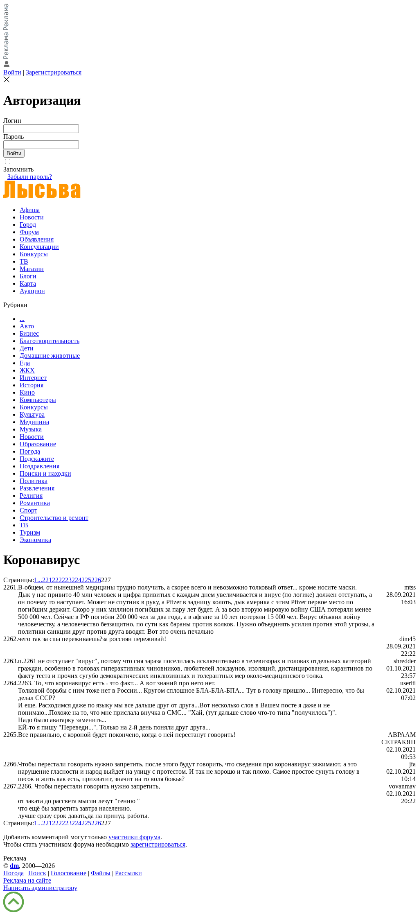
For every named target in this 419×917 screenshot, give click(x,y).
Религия (31, 495)
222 (57, 579)
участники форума (134, 836)
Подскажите (37, 458)
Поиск (37, 873)
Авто (27, 326)
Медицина (34, 421)
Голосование (68, 873)
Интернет (33, 377)
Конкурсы (34, 254)
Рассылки (128, 873)
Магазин (32, 268)
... (22, 318)
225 (86, 579)
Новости (32, 217)
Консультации (39, 246)
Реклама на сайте (27, 880)
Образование (38, 443)
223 (67, 579)
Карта (28, 283)
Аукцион (32, 290)
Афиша (30, 209)
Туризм (30, 532)
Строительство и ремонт (54, 517)
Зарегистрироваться (53, 72)
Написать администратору (40, 887)
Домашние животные (50, 355)
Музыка (31, 429)
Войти (12, 72)
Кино (27, 392)
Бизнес (29, 333)
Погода (30, 451)
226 (96, 579)
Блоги (28, 276)
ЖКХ (27, 370)
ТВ (24, 261)
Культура (32, 414)
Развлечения (37, 488)
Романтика (35, 502)
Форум (29, 231)
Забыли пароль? (29, 176)
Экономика (35, 539)
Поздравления (39, 466)
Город (28, 224)
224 (76, 579)
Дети (27, 348)
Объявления (37, 239)
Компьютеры (38, 399)
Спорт (28, 510)
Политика (33, 480)
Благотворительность (49, 340)
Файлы (100, 873)
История (31, 385)
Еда (25, 362)
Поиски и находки (45, 473)
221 (47, 579)
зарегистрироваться (158, 844)
